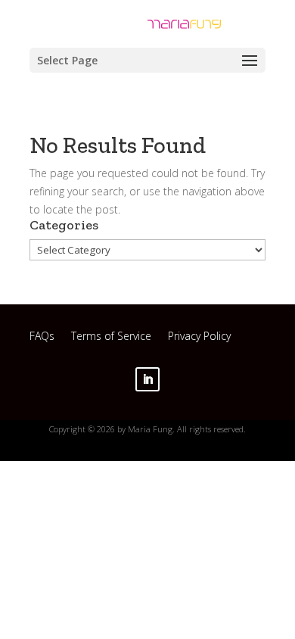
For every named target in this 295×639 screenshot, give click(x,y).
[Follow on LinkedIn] (147, 379)
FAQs (42, 338)
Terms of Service (111, 338)
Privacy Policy (199, 338)
